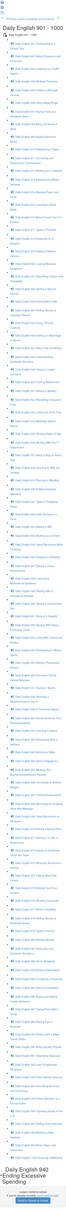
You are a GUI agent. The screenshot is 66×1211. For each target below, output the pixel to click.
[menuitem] (2, 8)
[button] (2, 3)
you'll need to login (48, 1195)
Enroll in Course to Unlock (33, 1200)
